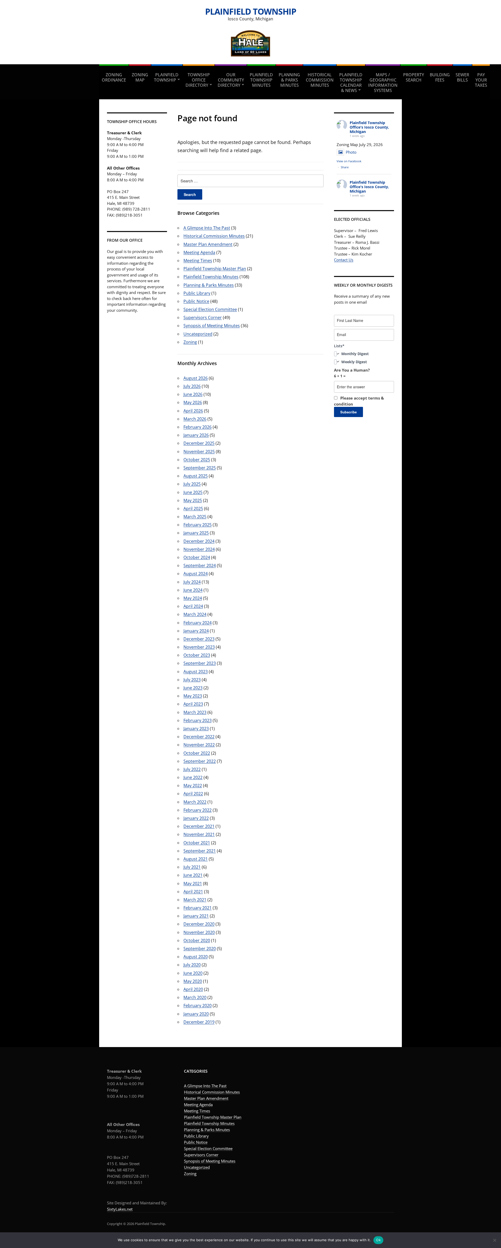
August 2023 (195, 671)
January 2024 (196, 631)
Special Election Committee (210, 309)
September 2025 (199, 468)
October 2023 (196, 655)
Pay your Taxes (481, 80)
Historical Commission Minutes (319, 80)
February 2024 (197, 623)
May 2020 (192, 981)
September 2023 (199, 663)
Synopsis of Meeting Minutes (211, 325)
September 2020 (199, 948)
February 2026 (197, 427)
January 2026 (196, 435)
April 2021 (193, 891)
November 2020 (199, 932)
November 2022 (199, 745)
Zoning (190, 342)
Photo (351, 152)
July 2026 (192, 386)
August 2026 (195, 378)
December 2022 (198, 736)
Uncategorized (197, 334)
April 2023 (193, 704)
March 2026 (194, 419)
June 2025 (192, 492)
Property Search (413, 77)
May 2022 (192, 785)
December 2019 (198, 1022)
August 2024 (195, 573)
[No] (494, 1240)
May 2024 (192, 598)
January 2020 (196, 1014)
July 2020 (192, 965)
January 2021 (196, 916)
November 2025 (199, 451)
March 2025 (194, 516)
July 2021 (192, 867)
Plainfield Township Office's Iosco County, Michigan (369, 127)
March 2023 (194, 712)
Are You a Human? (352, 372)
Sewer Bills (462, 77)
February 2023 (197, 720)
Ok (378, 1240)
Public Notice (196, 301)
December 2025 (198, 443)
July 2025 (192, 484)
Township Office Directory (198, 80)
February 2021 (197, 908)
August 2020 (195, 957)
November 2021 (199, 834)
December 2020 (198, 924)
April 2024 (193, 606)
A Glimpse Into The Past (206, 228)
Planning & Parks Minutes (289, 80)
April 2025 (193, 508)
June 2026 (192, 394)
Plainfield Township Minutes (261, 80)
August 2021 (195, 859)
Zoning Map (140, 77)
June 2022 (192, 777)
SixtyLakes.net (120, 1209)
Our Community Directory (231, 80)
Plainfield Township (250, 11)
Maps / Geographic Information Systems (382, 82)
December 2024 (198, 541)
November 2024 (199, 549)
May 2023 (192, 696)
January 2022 (196, 818)
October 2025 (196, 460)
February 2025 (197, 525)
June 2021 (192, 875)
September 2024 (199, 565)
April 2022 (193, 793)
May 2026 (192, 402)
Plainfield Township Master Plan (214, 268)
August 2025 (195, 476)
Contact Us (343, 259)
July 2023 (192, 680)
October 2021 (196, 843)
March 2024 (194, 614)
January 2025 (196, 533)
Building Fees (440, 77)
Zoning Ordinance (114, 77)
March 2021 (194, 900)
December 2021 (198, 826)
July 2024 (192, 582)
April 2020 (193, 989)
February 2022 (197, 810)
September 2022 (199, 761)
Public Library (196, 293)
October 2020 (196, 940)
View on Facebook (349, 161)
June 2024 (192, 590)
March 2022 (194, 802)
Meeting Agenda (199, 252)
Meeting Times (197, 260)
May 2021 (192, 883)
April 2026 (193, 411)
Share (345, 167)
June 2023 (192, 688)
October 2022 (196, 753)
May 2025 (192, 500)
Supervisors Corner (202, 317)
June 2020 (192, 973)
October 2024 (196, 557)
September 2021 (199, 851)
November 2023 (199, 647)
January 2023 (196, 728)
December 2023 (198, 639)
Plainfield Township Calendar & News (350, 82)
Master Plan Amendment (207, 244)
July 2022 (192, 769)
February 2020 (197, 1005)
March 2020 (194, 997)
